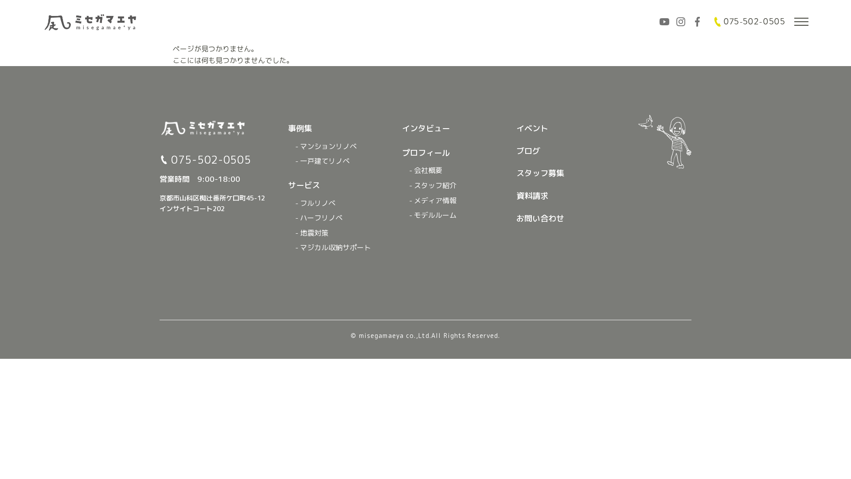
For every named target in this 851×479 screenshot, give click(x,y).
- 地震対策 (311, 233)
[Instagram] (680, 21)
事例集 (300, 128)
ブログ (528, 151)
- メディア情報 (433, 200)
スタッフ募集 (540, 173)
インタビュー (426, 128)
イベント (532, 128)
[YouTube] (664, 22)
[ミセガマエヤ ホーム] (91, 21)
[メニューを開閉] (801, 21)
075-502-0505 (754, 22)
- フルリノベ (315, 203)
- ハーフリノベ (319, 218)
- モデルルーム (433, 215)
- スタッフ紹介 (433, 185)
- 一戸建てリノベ (322, 161)
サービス (304, 185)
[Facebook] (697, 22)
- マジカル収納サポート (333, 247)
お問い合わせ (540, 218)
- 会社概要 (425, 170)
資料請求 (532, 195)
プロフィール (426, 152)
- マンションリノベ (326, 146)
